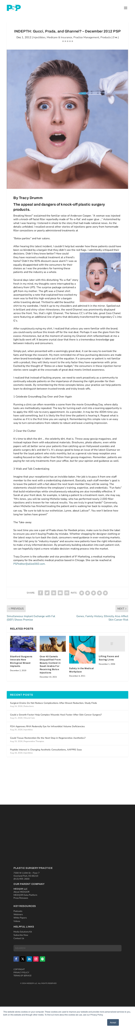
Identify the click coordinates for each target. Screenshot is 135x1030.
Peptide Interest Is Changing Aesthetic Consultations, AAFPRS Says (46, 749)
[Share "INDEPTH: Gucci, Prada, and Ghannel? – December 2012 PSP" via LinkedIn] (53, 593)
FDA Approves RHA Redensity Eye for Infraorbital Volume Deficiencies (47, 726)
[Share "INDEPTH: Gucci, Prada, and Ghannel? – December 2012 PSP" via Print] (67, 593)
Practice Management (86, 37)
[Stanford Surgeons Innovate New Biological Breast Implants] (23, 644)
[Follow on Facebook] (16, 959)
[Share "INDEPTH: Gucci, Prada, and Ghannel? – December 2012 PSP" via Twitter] (47, 593)
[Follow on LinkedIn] (29, 959)
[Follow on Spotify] (42, 959)
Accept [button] (113, 1022)
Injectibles (39, 37)
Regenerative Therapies (34, 741)
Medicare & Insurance (59, 37)
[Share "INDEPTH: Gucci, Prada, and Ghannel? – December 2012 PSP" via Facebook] (40, 593)
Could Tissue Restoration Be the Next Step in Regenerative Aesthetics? (47, 738)
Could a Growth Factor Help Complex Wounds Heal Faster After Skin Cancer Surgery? (56, 714)
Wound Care (29, 718)
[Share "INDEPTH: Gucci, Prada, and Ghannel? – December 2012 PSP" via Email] (60, 593)
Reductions (29, 706)
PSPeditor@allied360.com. (29, 564)
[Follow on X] (22, 959)
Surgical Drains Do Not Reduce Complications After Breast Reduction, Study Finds (53, 703)
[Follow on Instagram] (36, 959)
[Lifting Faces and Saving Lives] (112, 644)
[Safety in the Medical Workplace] (82, 650)
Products (105, 37)
